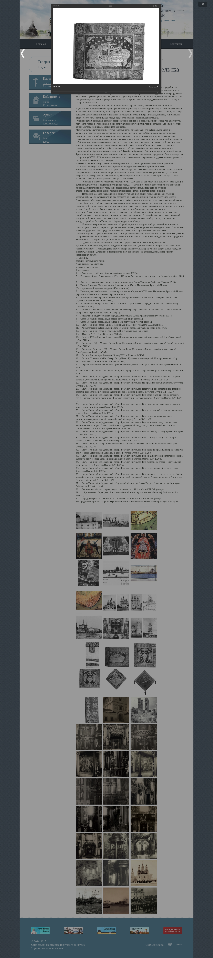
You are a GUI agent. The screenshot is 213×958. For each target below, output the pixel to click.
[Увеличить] (155, 6)
